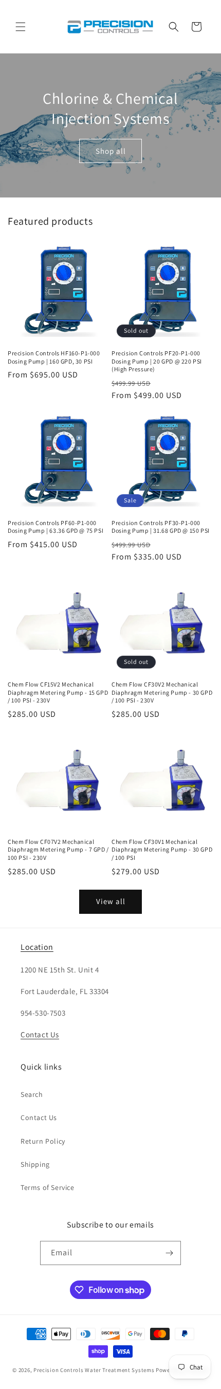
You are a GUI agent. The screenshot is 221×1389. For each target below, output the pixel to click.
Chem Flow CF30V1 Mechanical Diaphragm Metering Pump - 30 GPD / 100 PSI (162, 849)
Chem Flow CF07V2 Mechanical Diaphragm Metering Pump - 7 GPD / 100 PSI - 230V (58, 849)
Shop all (111, 150)
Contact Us (40, 1034)
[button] (20, 26)
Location (37, 947)
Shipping (35, 1164)
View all (110, 901)
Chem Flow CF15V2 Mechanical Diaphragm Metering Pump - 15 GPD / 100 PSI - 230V (58, 692)
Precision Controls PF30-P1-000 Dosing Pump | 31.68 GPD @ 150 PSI (161, 527)
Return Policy (43, 1141)
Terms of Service (48, 1187)
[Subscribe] (169, 1253)
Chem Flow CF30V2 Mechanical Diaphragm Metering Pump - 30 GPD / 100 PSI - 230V (162, 692)
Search (32, 1094)
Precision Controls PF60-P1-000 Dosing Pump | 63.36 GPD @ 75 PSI (55, 527)
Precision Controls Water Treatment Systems (93, 1370)
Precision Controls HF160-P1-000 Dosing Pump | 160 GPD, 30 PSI (54, 357)
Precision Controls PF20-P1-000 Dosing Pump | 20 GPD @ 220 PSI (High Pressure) (157, 361)
